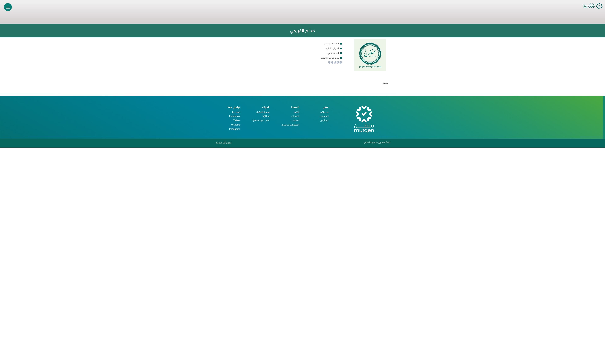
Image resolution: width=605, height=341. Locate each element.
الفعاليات (295, 120)
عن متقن (324, 112)
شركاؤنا (266, 116)
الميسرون (324, 116)
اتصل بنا (236, 112)
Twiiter (236, 120)
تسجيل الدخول (262, 112)
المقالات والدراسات (290, 125)
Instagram (234, 129)
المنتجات (295, 116)
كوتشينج (324, 120)
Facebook (234, 116)
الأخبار (296, 112)
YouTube (235, 125)
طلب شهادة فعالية (260, 120)
